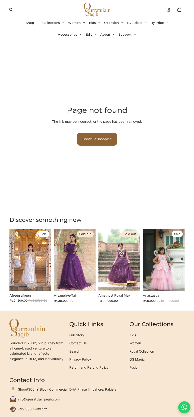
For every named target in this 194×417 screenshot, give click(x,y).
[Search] (11, 9)
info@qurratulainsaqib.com (39, 399)
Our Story (76, 335)
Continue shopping (97, 139)
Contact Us (78, 343)
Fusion (134, 367)
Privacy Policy (80, 359)
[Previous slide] (14, 260)
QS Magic (137, 359)
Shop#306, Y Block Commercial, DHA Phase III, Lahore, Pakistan (68, 389)
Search (74, 351)
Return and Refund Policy (89, 367)
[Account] (169, 9)
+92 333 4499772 (32, 409)
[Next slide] (46, 260)
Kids (132, 335)
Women (135, 343)
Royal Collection (141, 351)
